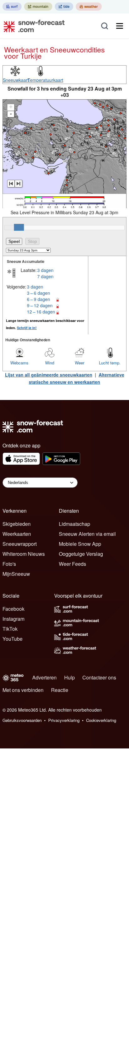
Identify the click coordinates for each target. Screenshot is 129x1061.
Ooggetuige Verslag (81, 553)
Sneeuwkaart (16, 80)
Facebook (13, 608)
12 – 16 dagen (41, 311)
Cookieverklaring (101, 720)
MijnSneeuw (16, 573)
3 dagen (45, 270)
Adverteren (44, 677)
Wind (49, 363)
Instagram (13, 618)
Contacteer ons (99, 677)
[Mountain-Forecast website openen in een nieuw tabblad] (38, 6)
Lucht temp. (110, 363)
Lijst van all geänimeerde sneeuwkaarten (48, 375)
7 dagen (45, 276)
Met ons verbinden (23, 689)
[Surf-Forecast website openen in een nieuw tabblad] (12, 6)
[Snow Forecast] (32, 26)
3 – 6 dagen (38, 293)
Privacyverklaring (64, 720)
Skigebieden (17, 523)
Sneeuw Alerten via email (87, 533)
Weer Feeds (72, 563)
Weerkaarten (17, 533)
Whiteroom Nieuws (24, 553)
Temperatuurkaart (45, 80)
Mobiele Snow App (80, 543)
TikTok (10, 628)
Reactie (59, 689)
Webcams (19, 363)
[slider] (19, 227)
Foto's (9, 563)
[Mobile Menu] (119, 26)
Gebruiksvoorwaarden (22, 720)
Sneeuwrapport (20, 543)
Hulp (69, 677)
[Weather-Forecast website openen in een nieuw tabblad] (89, 6)
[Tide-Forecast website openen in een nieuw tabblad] (64, 6)
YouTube (13, 638)
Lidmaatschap (74, 523)
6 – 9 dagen (38, 299)
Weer (79, 363)
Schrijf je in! (27, 327)
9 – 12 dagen (40, 305)
